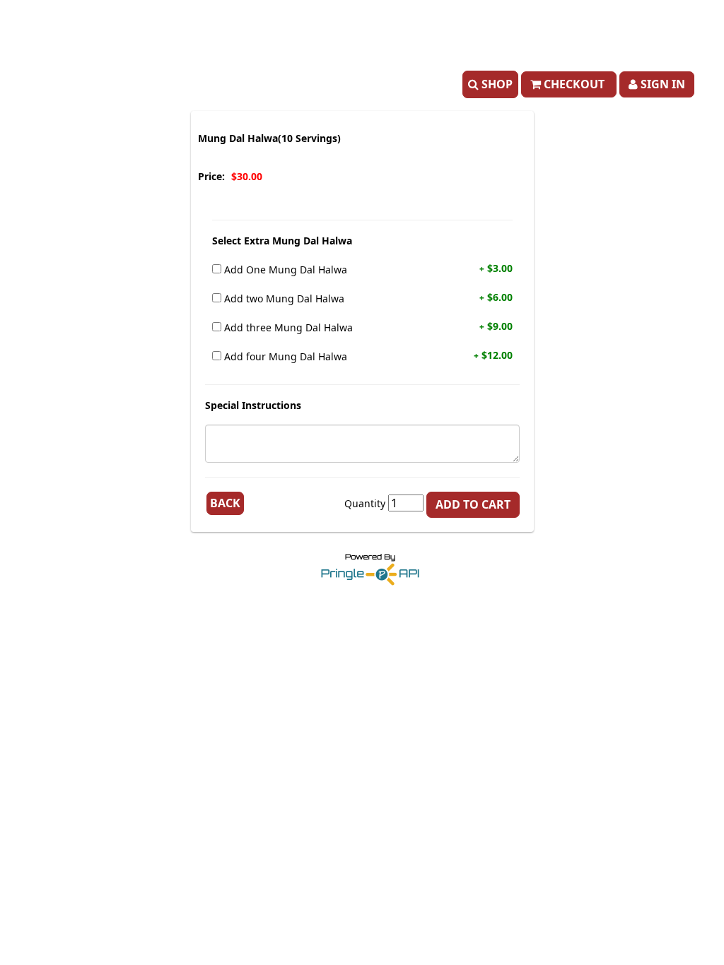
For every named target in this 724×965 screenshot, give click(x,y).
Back (225, 503)
